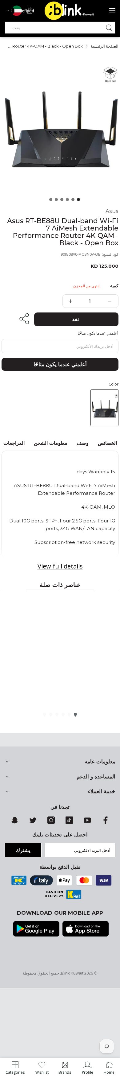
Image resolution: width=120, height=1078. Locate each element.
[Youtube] (87, 822)
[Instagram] (51, 822)
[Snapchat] (14, 822)
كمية (114, 286)
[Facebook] (105, 822)
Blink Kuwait (72, 973)
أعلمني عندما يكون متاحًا (60, 364)
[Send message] (109, 27)
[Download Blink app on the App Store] (85, 929)
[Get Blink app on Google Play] (36, 929)
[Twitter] (33, 822)
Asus (112, 211)
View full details (60, 566)
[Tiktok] (69, 822)
